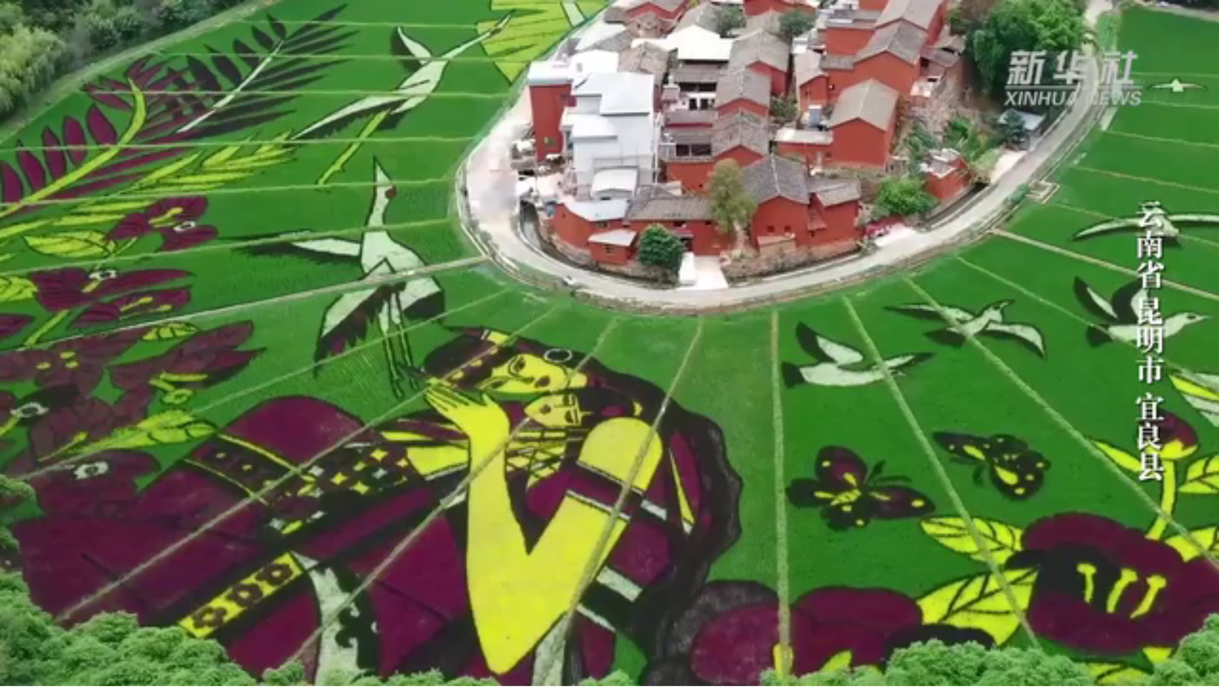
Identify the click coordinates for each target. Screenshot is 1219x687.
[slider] (1196, 680)
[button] (5, 680)
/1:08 (25, 680)
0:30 (16, 680)
